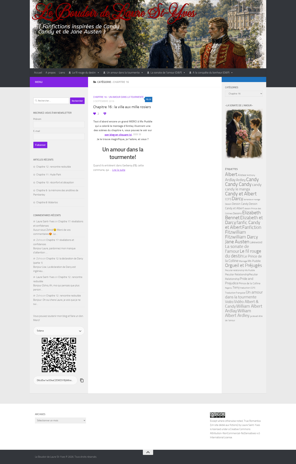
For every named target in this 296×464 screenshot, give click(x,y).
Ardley (241, 180)
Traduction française (235, 292)
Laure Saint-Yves (45, 221)
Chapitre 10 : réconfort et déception (55, 182)
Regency (228, 288)
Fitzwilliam (235, 232)
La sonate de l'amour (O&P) (166, 72)
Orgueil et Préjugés (243, 265)
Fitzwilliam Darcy (241, 237)
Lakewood (256, 242)
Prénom (37, 119)
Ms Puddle (254, 261)
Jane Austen (237, 241)
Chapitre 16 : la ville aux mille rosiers (122, 107)
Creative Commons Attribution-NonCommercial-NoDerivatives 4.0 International (235, 433)
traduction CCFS (247, 288)
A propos (51, 72)
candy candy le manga (243, 186)
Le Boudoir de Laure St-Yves (115, 11)
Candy (252, 179)
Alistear (242, 175)
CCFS (228, 199)
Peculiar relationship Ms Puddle (240, 270)
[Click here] (244, 134)
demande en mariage (252, 199)
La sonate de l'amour (237, 249)
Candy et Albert (241, 194)
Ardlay (230, 179)
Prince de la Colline (249, 283)
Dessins (237, 213)
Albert (231, 174)
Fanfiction (251, 227)
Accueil (38, 72)
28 (150, 99)
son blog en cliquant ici (118, 134)
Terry (236, 287)
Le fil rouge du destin (84, 72)
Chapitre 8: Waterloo (47, 202)
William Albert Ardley (238, 313)
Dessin (228, 204)
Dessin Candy (240, 203)
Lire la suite (118, 169)
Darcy (237, 198)
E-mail (36, 131)
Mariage (243, 261)
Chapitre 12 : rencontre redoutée (53, 166)
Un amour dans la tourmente (123, 72)
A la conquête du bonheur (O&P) (211, 72)
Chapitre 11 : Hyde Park (48, 174)
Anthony (251, 175)
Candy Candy (238, 184)
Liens (62, 72)
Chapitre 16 (100, 97)
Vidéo (229, 302)
